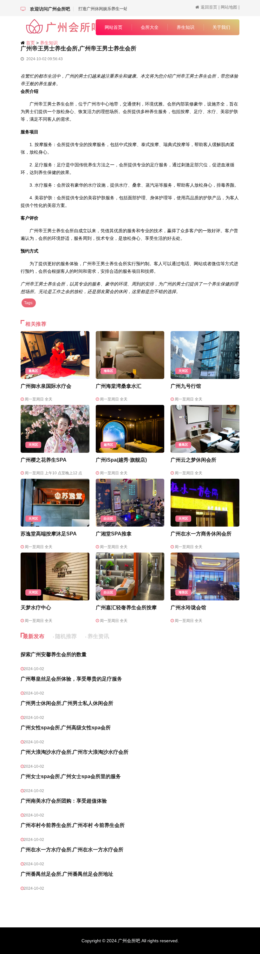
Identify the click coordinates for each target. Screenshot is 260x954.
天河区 (183, 371)
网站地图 (229, 7)
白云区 (108, 518)
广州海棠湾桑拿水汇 (118, 386)
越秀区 (108, 444)
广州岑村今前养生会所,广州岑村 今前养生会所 (73, 825)
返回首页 (209, 7)
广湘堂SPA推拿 (114, 533)
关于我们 (221, 27)
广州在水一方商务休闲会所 (201, 533)
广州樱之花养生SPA (44, 460)
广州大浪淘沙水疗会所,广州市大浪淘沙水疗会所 (74, 752)
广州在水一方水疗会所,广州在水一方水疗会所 (72, 849)
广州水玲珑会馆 (188, 607)
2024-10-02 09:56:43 (44, 59)
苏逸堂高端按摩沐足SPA (49, 533)
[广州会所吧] (55, 26)
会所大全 (150, 27)
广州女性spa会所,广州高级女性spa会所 (66, 727)
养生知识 (185, 27)
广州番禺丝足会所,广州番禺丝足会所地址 (67, 874)
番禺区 (33, 371)
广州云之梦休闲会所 (193, 460)
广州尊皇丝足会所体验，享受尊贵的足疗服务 (71, 679)
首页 (30, 42)
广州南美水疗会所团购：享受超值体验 (64, 801)
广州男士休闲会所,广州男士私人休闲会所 (67, 703)
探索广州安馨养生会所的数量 (54, 654)
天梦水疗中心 (36, 607)
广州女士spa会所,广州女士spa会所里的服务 (71, 776)
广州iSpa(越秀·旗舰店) (121, 460)
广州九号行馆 (186, 386)
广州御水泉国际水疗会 (46, 386)
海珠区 (108, 371)
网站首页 (113, 27)
